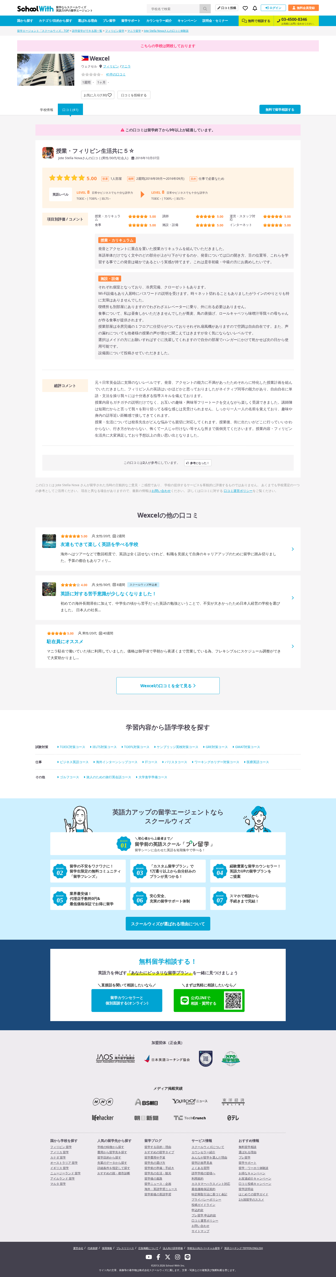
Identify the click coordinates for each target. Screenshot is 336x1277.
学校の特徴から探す (110, 1147)
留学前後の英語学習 (157, 1194)
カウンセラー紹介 (159, 20)
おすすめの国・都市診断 (113, 1173)
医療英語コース (258, 762)
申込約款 (197, 1210)
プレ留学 (109, 20)
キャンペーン (187, 20)
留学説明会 (246, 1189)
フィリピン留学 (114, 31)
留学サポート (131, 20)
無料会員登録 (306, 8)
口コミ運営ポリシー (238, 490)
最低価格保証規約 (203, 1189)
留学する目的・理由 (157, 1147)
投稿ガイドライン (203, 1205)
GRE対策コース (217, 747)
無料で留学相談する (280, 109)
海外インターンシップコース (117, 762)
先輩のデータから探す (112, 1163)
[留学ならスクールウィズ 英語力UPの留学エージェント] (35, 10)
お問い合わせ (161, 490)
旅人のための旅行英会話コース (108, 777)
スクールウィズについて (208, 1147)
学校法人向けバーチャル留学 (203, 1248)
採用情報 (107, 1248)
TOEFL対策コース (136, 747)
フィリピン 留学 (61, 1147)
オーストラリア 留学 (64, 1163)
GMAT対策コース (247, 747)
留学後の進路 (153, 1178)
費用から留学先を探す (112, 1152)
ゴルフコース (69, 777)
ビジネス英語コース (74, 762)
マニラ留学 (134, 31)
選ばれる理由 (87, 20)
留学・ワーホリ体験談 (253, 1168)
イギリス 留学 (59, 1168)
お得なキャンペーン (252, 1173)
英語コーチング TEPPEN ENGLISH (243, 1248)
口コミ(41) (70, 109)
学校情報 (46, 109)
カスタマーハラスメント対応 (211, 1184)
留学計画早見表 (202, 1163)
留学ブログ (153, 1140)
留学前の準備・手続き (159, 1168)
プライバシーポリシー (206, 1199)
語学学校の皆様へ (203, 1173)
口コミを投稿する (134, 95)
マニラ (126, 66)
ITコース (151, 762)
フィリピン (111, 66)
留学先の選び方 (154, 1163)
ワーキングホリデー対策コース (217, 762)
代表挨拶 (93, 1248)
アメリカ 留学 (59, 1152)
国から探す (25, 20)
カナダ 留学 (58, 1157)
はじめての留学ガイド (253, 1194)
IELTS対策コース (105, 747)
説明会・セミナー (215, 20)
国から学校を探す (64, 1140)
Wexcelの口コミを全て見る (166, 685)
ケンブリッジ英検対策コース (177, 747)
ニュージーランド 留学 (65, 1173)
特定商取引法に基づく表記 (209, 1194)
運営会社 (78, 1248)
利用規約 (197, 1178)
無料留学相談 (247, 1147)
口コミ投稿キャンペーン (255, 1184)
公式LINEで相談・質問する (203, 1000)
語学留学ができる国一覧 (87, 31)
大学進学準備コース (153, 777)
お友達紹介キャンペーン (255, 1178)
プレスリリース (125, 1248)
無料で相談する (259, 21)
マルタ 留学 (58, 1184)
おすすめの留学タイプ (159, 1152)
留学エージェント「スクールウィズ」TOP (43, 31)
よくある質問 (200, 1168)
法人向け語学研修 (173, 1248)
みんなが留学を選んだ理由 (209, 1157)
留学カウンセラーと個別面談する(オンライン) (127, 1000)
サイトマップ (200, 1231)
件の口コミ (116, 74)
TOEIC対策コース (72, 747)
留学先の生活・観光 (157, 1173)
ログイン (275, 8)
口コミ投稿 (228, 8)
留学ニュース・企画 (157, 1184)
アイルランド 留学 (62, 1178)
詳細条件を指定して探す (113, 1168)
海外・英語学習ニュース (160, 1189)
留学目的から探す (109, 1157)
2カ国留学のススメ (251, 1199)
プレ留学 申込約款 (204, 1215)
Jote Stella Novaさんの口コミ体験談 (166, 31)
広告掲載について (148, 1248)
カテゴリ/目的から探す (55, 20)
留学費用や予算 (154, 1157)
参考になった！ (199, 463)
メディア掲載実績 (168, 1088)
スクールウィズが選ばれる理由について (168, 923)
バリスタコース (176, 762)
